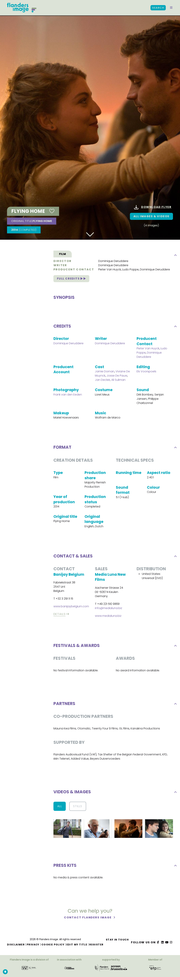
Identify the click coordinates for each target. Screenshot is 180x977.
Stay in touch (117, 939)
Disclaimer (16, 944)
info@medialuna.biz (108, 608)
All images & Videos (151, 216)
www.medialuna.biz (108, 616)
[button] (171, 8)
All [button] (59, 806)
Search (158, 7)
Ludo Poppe (130, 269)
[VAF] (29, 969)
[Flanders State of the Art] (102, 969)
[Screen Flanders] (69, 969)
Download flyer (156, 207)
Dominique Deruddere (113, 261)
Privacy (33, 944)
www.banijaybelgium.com (71, 606)
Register (96, 944)
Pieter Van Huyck (109, 269)
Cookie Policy (52, 944)
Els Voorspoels (146, 371)
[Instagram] (171, 942)
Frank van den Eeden (67, 395)
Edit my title (76, 944)
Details (59, 614)
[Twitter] (162, 942)
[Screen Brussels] (118, 969)
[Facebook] (158, 942)
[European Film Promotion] (155, 969)
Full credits (69, 279)
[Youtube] (167, 942)
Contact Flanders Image (88, 917)
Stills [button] (77, 806)
